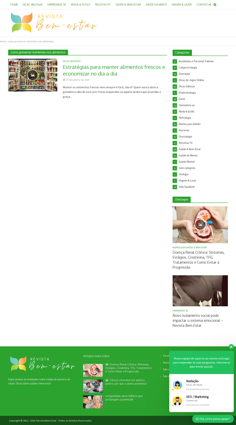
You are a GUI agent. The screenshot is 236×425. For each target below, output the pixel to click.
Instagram (169, 362)
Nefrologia (179, 247)
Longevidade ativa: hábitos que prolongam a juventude (124, 397)
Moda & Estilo (80, 4)
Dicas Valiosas (33, 4)
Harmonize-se (56, 4)
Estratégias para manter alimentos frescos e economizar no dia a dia (114, 70)
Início (3, 41)
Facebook (168, 355)
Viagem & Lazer (182, 4)
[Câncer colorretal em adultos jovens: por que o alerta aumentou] (93, 386)
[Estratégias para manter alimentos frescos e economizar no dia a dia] (33, 75)
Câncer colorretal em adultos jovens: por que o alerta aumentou (126, 381)
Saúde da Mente (156, 4)
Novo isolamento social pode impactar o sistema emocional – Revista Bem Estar (198, 320)
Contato (203, 4)
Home (14, 4)
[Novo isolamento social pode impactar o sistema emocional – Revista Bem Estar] (200, 290)
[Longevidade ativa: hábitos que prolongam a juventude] (93, 401)
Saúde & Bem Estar (128, 4)
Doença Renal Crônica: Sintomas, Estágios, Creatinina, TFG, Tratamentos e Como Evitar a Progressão (199, 259)
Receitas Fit (103, 4)
